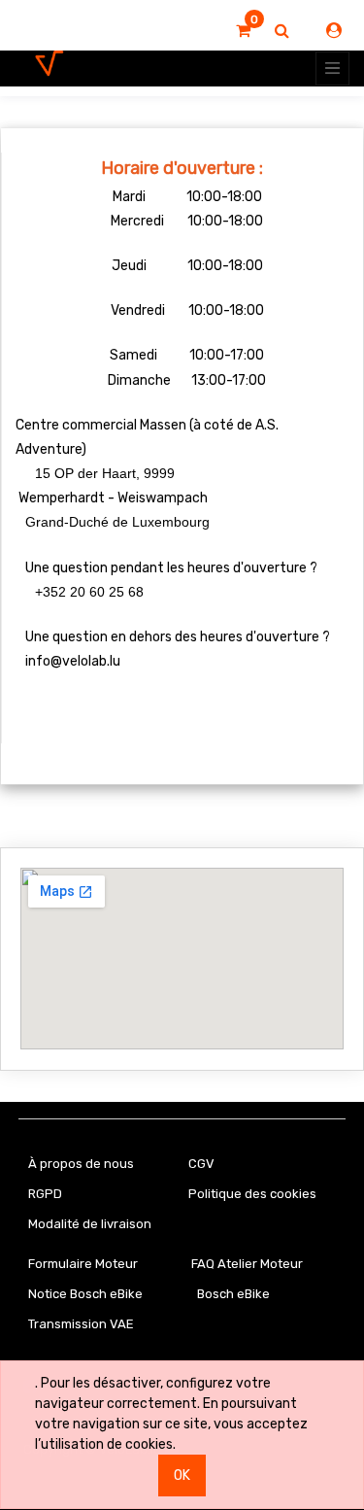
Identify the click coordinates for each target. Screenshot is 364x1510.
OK (182, 1475)
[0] (243, 31)
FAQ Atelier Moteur (247, 1263)
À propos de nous (81, 1163)
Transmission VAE (81, 1324)
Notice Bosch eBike (85, 1294)
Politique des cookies (252, 1193)
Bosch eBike (232, 1294)
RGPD (45, 1193)
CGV (201, 1163)
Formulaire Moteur (83, 1263)
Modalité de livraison (89, 1224)
